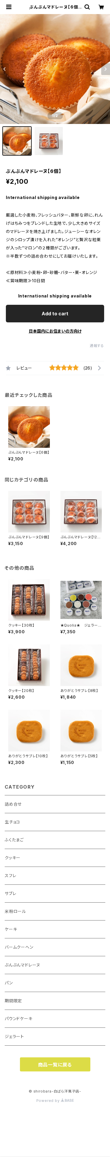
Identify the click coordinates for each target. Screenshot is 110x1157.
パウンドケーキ (19, 1018)
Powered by (48, 1100)
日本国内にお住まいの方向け (55, 331)
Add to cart (55, 314)
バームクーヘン (19, 947)
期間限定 (13, 1000)
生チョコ (12, 821)
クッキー (13, 857)
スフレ (10, 875)
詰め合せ (13, 804)
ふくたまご (14, 839)
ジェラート (14, 1036)
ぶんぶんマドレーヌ (22, 964)
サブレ (10, 893)
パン (9, 982)
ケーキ (11, 929)
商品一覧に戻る (55, 1065)
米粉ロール (15, 911)
